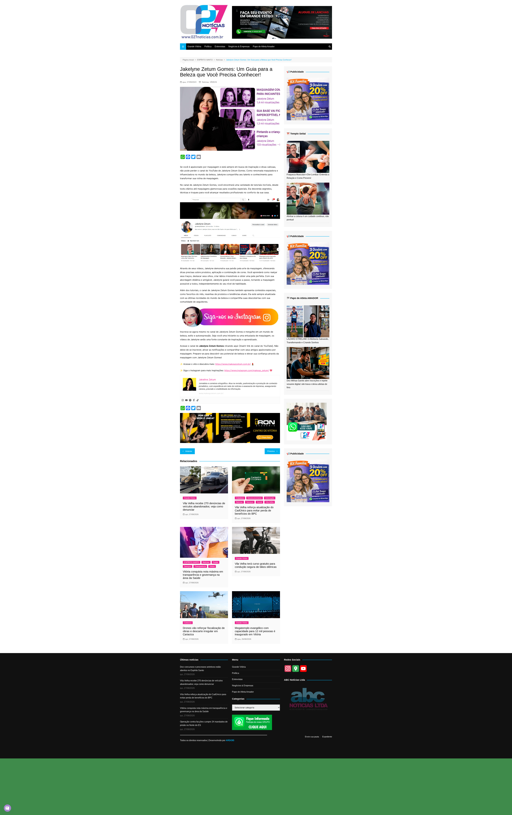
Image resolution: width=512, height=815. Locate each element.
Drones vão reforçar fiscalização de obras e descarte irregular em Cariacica (204, 631)
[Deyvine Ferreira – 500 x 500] (308, 99)
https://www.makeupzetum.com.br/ (233, 364)
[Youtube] (186, 400)
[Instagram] (182, 400)
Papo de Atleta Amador (264, 46)
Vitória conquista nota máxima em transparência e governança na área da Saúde (203, 574)
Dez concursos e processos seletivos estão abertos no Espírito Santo (200, 668)
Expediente (327, 737)
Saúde (215, 562)
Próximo (271, 451)
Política (207, 46)
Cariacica (187, 623)
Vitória (212, 566)
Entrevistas (220, 46)
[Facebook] (194, 400)
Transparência (200, 566)
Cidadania (240, 498)
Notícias (205, 82)
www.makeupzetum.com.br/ (211, 393)
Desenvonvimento (254, 498)
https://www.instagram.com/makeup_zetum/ (246, 370)
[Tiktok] (197, 400)
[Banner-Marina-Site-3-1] (282, 22)
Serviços (249, 502)
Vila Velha (269, 502)
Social (259, 502)
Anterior (188, 451)
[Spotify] (190, 400)
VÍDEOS (213, 82)
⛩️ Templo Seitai (296, 133)
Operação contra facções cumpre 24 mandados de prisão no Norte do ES (204, 723)
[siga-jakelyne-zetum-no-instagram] (230, 316)
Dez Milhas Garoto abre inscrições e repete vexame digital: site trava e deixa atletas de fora (307, 384)
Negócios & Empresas (239, 46)
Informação (269, 498)
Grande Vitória (194, 46)
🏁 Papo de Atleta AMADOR (302, 298)
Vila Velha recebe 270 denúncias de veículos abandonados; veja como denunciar (204, 506)
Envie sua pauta (312, 737)
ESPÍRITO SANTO (191, 562)
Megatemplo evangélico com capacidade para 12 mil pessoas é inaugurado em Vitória (255, 631)
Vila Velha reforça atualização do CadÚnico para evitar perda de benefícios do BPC (254, 510)
